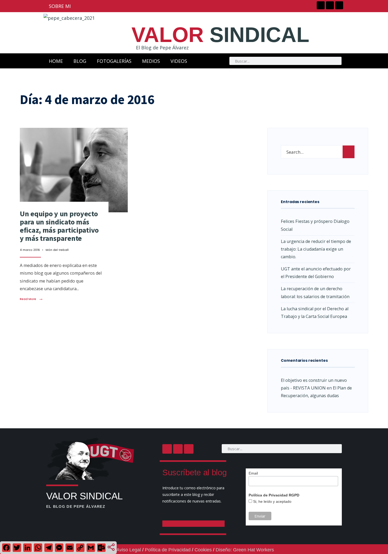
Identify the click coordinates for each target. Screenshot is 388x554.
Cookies (203, 549)
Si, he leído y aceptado (271, 501)
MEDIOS (151, 61)
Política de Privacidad (168, 549)
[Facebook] (321, 5)
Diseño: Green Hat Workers (245, 549)
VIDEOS (179, 61)
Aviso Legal (128, 549)
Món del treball (57, 250)
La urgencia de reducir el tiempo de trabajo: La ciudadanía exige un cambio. (316, 249)
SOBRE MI (60, 6)
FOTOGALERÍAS (114, 61)
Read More (31, 299)
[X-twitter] (330, 5)
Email (253, 473)
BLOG (79, 61)
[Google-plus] (339, 5)
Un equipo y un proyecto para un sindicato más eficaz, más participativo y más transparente (59, 226)
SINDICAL (220, 34)
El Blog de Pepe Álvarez (162, 47)
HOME (56, 61)
